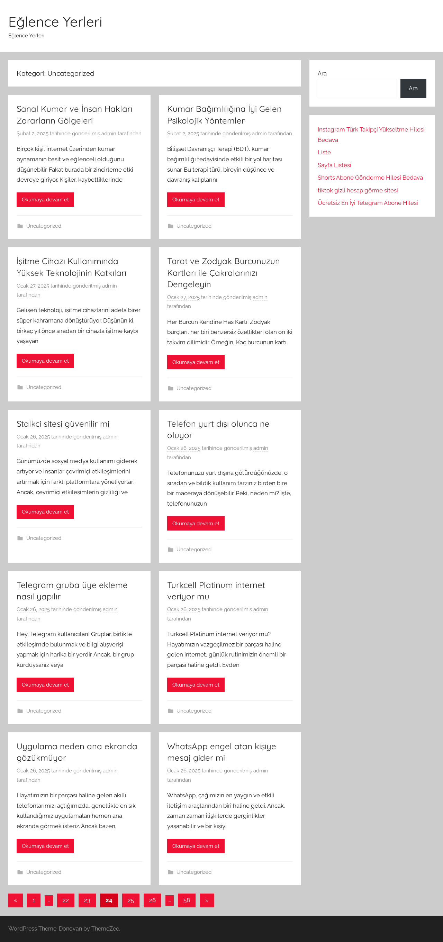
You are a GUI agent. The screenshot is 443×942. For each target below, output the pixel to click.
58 (186, 900)
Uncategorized (43, 226)
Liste (324, 152)
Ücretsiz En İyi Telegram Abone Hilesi (368, 202)
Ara (322, 73)
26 (152, 900)
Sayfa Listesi (334, 165)
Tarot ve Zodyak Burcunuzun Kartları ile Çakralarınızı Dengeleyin (223, 272)
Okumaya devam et (45, 200)
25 (131, 900)
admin (108, 133)
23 (87, 900)
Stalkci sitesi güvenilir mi (63, 423)
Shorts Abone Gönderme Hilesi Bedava (370, 177)
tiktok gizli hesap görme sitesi (358, 190)
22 (66, 900)
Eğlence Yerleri (55, 21)
